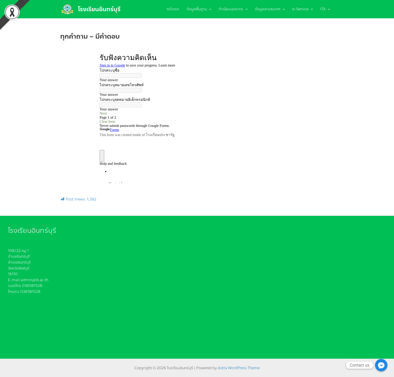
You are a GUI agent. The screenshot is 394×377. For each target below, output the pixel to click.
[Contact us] (381, 365)
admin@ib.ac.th (34, 280)
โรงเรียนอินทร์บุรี (99, 9)
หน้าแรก (173, 9)
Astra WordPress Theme (239, 368)
